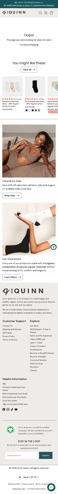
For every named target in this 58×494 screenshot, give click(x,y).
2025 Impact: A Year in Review (40, 330)
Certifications (36, 349)
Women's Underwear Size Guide (13, 388)
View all (27, 69)
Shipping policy (19, 489)
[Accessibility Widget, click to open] (54, 247)
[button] (7, 99)
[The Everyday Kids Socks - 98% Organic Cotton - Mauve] (39, 110)
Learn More (10, 277)
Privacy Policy (8, 336)
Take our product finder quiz (15, 404)
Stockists (34, 367)
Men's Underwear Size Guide (15, 394)
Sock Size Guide (9, 400)
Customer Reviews (38, 360)
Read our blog (36, 363)
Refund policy (14, 484)
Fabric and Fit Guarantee (41, 336)
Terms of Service (9, 340)
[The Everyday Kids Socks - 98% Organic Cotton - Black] (33, 110)
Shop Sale (10, 195)
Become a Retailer (38, 356)
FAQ (4, 384)
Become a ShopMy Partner (42, 353)
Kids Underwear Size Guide (14, 397)
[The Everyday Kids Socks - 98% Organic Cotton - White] (30, 110)
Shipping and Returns (11, 329)
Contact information (36, 489)
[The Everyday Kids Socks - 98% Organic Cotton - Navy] (26, 110)
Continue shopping (29, 44)
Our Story (34, 326)
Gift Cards (7, 333)
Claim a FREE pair (37, 339)
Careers (33, 370)
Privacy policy (28, 484)
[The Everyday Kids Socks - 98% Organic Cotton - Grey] (36, 110)
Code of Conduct (38, 346)
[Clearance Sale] (29, 151)
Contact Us (7, 326)
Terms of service (42, 484)
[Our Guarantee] (29, 229)
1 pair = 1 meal (36, 342)
